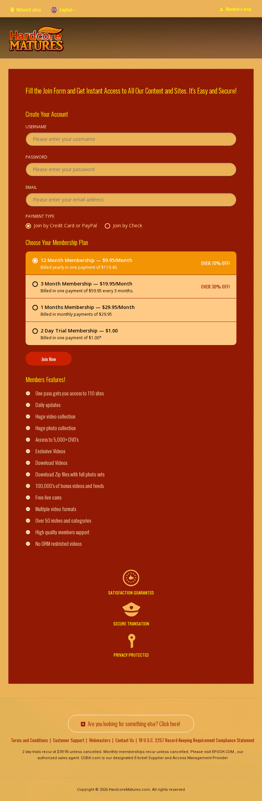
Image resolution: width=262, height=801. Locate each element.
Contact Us (124, 740)
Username (36, 127)
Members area (238, 8)
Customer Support (68, 740)
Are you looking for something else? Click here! (134, 723)
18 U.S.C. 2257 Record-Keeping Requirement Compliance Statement (196, 740)
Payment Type (40, 216)
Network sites (28, 9)
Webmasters (100, 740)
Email (31, 187)
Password (36, 157)
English (66, 9)
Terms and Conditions (29, 740)
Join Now (48, 358)
